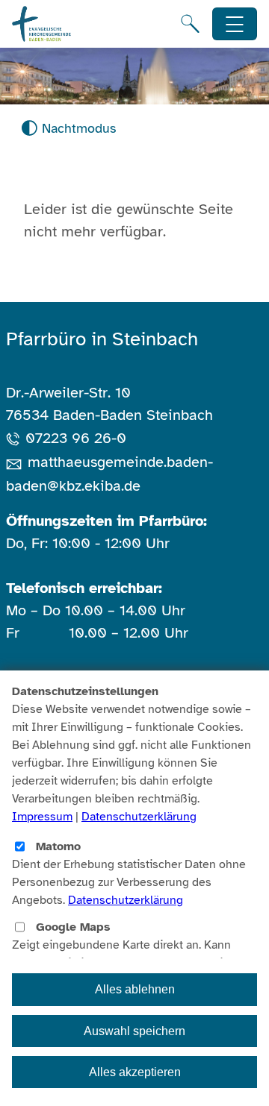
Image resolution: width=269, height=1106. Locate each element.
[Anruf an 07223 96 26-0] (15, 438)
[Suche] (190, 24)
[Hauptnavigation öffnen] (235, 24)
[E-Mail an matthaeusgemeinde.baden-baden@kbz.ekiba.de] (17, 462)
